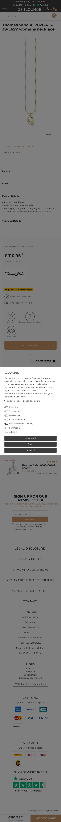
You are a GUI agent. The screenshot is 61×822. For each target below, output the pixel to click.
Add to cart (29, 345)
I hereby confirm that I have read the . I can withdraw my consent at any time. (30, 526)
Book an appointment (30, 678)
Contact (30, 601)
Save (30, 444)
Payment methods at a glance (30, 702)
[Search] (54, 15)
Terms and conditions (30, 569)
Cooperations (30, 674)
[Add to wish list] (17, 473)
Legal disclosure (30, 548)
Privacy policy (29, 559)
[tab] (30, 145)
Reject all (30, 450)
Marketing (14, 415)
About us (30, 671)
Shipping (53, 474)
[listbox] (12, 467)
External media (17, 419)
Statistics (14, 411)
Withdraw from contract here (30, 684)
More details (12, 152)
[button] (43, 362)
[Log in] (47, 8)
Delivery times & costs (30, 747)
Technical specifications (19, 146)
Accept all (30, 438)
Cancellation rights (29, 591)
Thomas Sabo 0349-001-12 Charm (38, 466)
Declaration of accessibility (29, 580)
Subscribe (30, 519)
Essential (13, 407)
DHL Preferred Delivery (21, 423)
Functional (14, 427)
